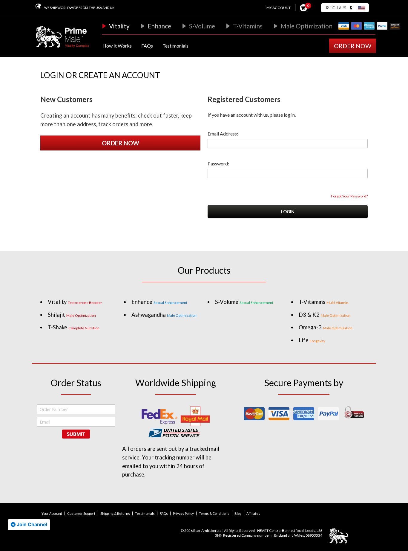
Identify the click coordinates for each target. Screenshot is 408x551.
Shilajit (72, 314)
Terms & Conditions (214, 513)
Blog (237, 513)
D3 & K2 (324, 314)
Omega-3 (325, 327)
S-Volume (202, 26)
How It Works (117, 45)
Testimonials (175, 45)
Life (312, 340)
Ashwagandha (164, 314)
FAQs (147, 45)
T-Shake (73, 327)
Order (352, 45)
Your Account (52, 513)
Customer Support (81, 513)
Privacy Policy (183, 513)
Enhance (159, 26)
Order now (120, 143)
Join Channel (31, 524)
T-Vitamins (248, 26)
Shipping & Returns (115, 513)
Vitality (119, 26)
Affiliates (253, 513)
